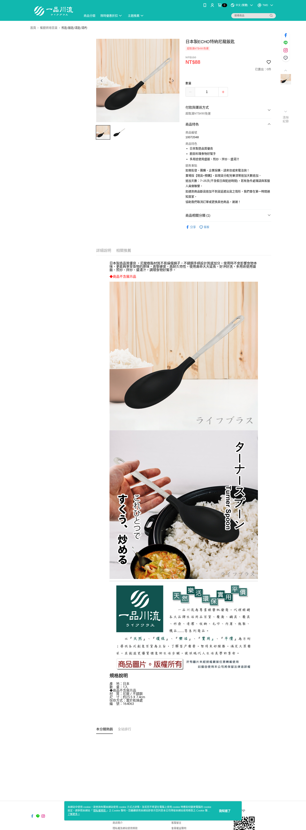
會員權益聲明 (178, 828)
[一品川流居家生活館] (53, 11)
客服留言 (176, 822)
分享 (193, 227)
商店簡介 (118, 822)
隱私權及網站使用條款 (125, 828)
